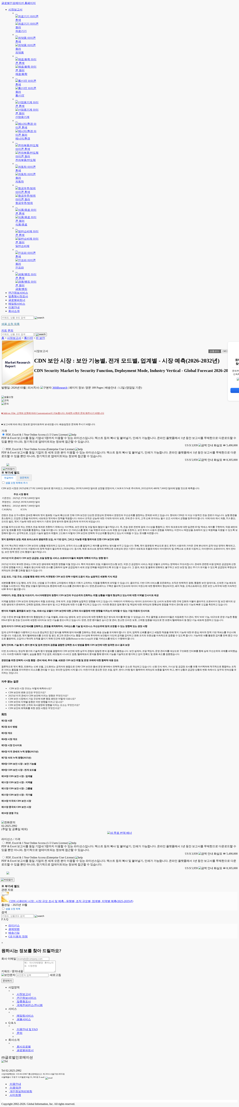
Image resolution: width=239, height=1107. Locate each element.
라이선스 (14, 925)
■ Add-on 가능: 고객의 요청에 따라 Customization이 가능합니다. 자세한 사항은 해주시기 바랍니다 (52, 413)
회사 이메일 (8, 958)
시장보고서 (15, 9)
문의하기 (7, 980)
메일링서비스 (16, 303)
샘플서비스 (23, 1019)
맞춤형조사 (23, 1001)
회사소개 (14, 311)
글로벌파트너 (16, 300)
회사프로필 (23, 1046)
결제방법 (14, 929)
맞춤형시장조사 (18, 296)
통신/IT (28, 337)
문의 (19, 1032)
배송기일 (14, 932)
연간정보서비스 (18, 292)
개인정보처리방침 (20, 1091)
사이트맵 (15, 1095)
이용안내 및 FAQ (27, 1029)
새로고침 (55, 974)
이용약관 (15, 1087)
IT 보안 (40, 337)
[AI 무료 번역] (119, 832)
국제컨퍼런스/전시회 (29, 1005)
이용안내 (14, 307)
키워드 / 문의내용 (12, 971)
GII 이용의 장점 (18, 936)
